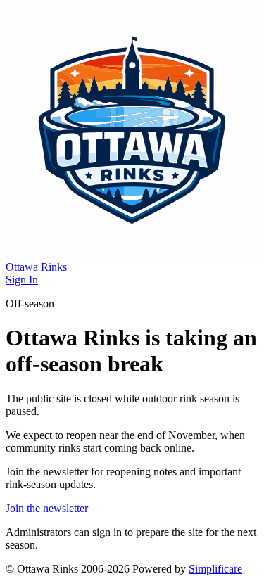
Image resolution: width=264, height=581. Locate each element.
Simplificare (215, 569)
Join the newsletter (47, 508)
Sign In (22, 280)
